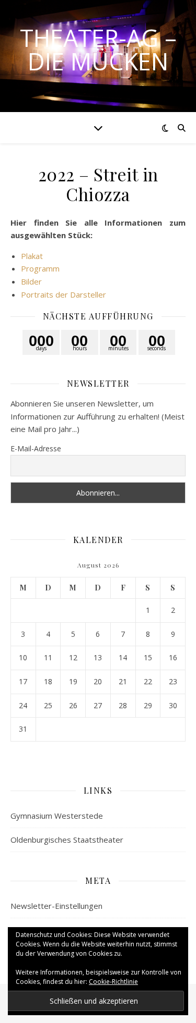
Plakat (32, 256)
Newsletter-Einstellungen (56, 906)
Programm (40, 268)
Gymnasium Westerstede (56, 815)
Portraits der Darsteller (63, 294)
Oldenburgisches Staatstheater (66, 839)
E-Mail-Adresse (35, 448)
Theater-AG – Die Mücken (98, 49)
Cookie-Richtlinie (113, 981)
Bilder (31, 281)
